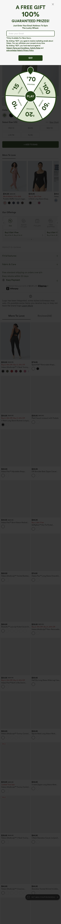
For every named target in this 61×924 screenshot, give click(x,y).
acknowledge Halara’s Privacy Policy (20, 50)
